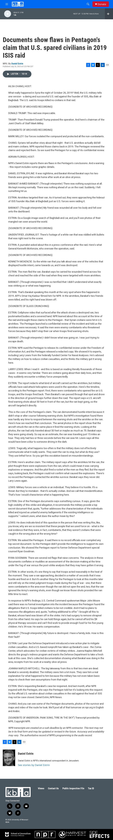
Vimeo (41, 788)
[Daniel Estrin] (9, 758)
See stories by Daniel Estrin (34, 765)
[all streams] (109, 13)
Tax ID (91, 788)
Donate (102, 4)
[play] (7, 13)
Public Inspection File (73, 788)
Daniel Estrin (17, 63)
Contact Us (53, 788)
